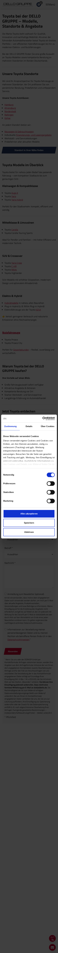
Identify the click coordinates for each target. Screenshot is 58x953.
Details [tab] (29, 426)
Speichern (29, 523)
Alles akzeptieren (29, 513)
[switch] (51, 483)
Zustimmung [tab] (10, 426)
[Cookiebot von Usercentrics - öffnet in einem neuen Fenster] (42, 418)
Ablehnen (29, 532)
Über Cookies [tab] (47, 426)
